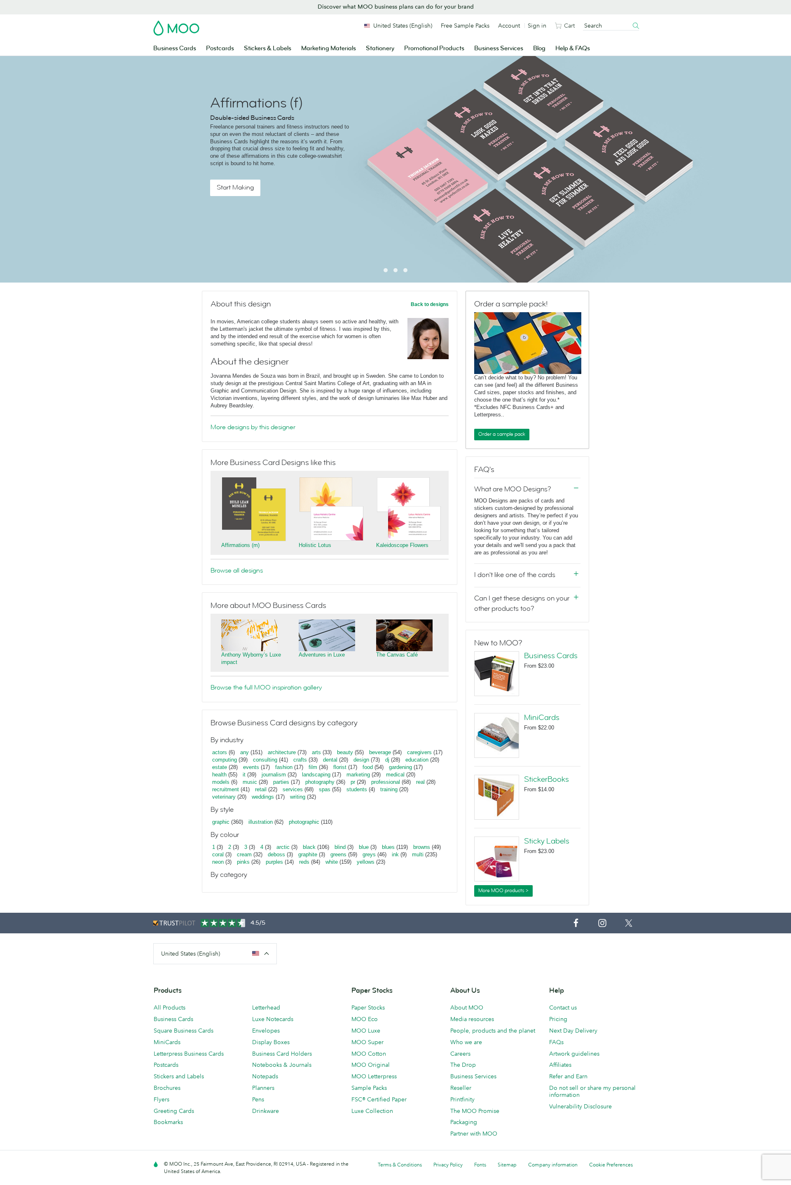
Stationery (380, 48)
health (219, 774)
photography (320, 782)
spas (324, 789)
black (309, 847)
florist (339, 767)
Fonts (480, 1165)
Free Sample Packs (465, 25)
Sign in (537, 25)
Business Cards (174, 48)
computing (224, 760)
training (389, 789)
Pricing (558, 1019)
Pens (258, 1099)
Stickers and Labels (179, 1076)
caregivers (419, 752)
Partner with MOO (473, 1133)
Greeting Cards (174, 1111)
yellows (365, 862)
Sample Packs (369, 1088)
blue (364, 847)
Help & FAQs (572, 48)
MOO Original (370, 1064)
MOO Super (367, 1042)
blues (388, 847)
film (313, 767)
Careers (460, 1053)
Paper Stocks (368, 1007)
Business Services (498, 48)
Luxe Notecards (272, 1019)
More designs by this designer (253, 427)
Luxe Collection (372, 1111)
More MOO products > (503, 890)
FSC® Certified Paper (379, 1099)
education (416, 760)
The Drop (463, 1064)
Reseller (460, 1088)
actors (219, 752)
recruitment (225, 789)
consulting (265, 760)
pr (353, 782)
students (356, 789)
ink (395, 854)
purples (274, 862)
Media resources (472, 1019)
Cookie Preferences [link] (611, 1165)
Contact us (563, 1007)
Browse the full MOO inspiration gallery (266, 687)
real (420, 782)
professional (385, 782)
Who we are (466, 1042)
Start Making (235, 187)
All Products (169, 1007)
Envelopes (266, 1030)
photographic (304, 822)
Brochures (167, 1088)
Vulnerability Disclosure (580, 1106)
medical (395, 774)
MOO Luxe (365, 1030)
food (368, 767)
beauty (345, 752)
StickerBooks (546, 779)
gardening (400, 767)
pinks (243, 862)
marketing (358, 774)
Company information (553, 1165)
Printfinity (462, 1099)
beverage (380, 752)
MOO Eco (364, 1019)
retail (261, 789)
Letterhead (266, 1007)
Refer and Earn (568, 1076)
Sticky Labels (546, 841)
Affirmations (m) (240, 545)
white (331, 862)
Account (509, 25)
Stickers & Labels (267, 48)
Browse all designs (237, 570)
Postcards (220, 48)
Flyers (161, 1099)
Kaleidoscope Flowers (402, 545)
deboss (276, 854)
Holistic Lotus (315, 545)
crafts (300, 760)
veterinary (224, 797)
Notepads (265, 1076)
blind (340, 847)
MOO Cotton (368, 1053)
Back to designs (430, 304)
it (244, 774)
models (220, 782)
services (293, 789)
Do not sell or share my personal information (592, 1091)
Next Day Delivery (573, 1030)
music (250, 782)
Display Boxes (271, 1042)
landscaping (316, 774)
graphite (307, 854)
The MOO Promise (474, 1111)
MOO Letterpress (374, 1076)
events (251, 767)
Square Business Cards (183, 1030)
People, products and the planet (492, 1030)
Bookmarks (168, 1122)
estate (219, 767)
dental (330, 760)
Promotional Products (434, 48)
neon (218, 862)
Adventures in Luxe (322, 655)
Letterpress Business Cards (189, 1053)
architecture (282, 752)
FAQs (556, 1042)
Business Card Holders (282, 1053)
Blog (539, 48)
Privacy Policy (448, 1165)
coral (218, 854)
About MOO (466, 1007)
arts (316, 752)
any (244, 752)
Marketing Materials (328, 48)
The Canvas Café (397, 655)
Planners (263, 1088)
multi (418, 854)
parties (281, 782)
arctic (283, 847)
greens (338, 854)
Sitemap (507, 1165)
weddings (263, 797)
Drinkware (265, 1111)
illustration (260, 822)
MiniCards (541, 717)
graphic (220, 822)
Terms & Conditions (400, 1165)
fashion (284, 767)
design (361, 760)
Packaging (463, 1122)
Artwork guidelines (574, 1053)
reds (304, 862)
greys (369, 854)
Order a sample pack (501, 434)
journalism (274, 774)
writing (297, 797)
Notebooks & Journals (281, 1064)
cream (244, 854)
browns (421, 847)
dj (387, 760)
